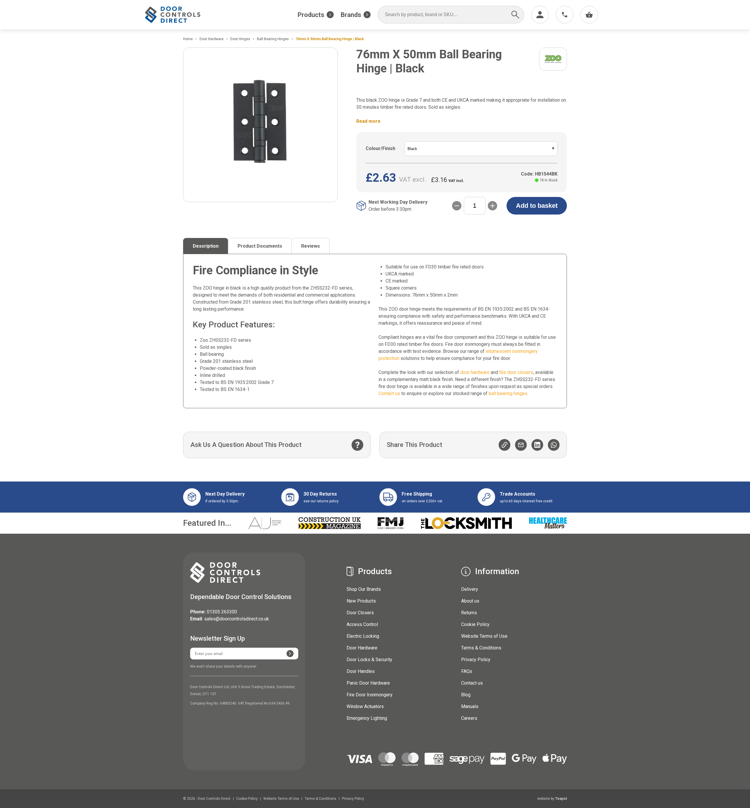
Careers (469, 718)
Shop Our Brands (364, 589)
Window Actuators (365, 706)
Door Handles (361, 671)
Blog (466, 695)
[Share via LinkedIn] (537, 445)
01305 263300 (222, 612)
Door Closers (360, 612)
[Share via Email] (521, 445)
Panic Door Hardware (368, 683)
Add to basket (537, 205)
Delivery (469, 589)
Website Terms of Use (484, 636)
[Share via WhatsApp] (554, 445)
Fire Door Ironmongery (370, 695)
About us (470, 601)
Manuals (469, 706)
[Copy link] (504, 445)
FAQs (466, 671)
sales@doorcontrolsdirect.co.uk (236, 619)
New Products (361, 601)
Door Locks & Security (369, 659)
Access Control (362, 624)
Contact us (472, 683)
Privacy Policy (475, 659)
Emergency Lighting (367, 718)
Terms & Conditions (481, 648)
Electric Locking (363, 636)
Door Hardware (362, 648)
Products (311, 14)
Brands (351, 14)
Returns (469, 612)
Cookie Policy (475, 624)
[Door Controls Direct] (178, 14)
